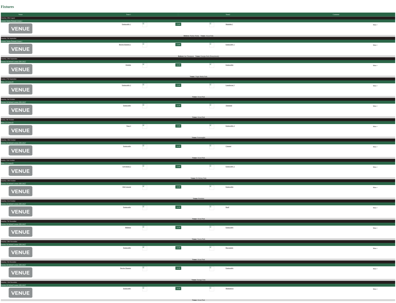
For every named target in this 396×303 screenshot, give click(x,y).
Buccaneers (229, 248)
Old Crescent (126, 187)
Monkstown (229, 288)
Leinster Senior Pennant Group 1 (11, 21)
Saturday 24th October (8, 181)
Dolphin (128, 65)
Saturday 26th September (9, 59)
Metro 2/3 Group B (7, 82)
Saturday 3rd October (8, 99)
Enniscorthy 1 (126, 24)
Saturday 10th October (8, 140)
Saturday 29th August (8, 18)
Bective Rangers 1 (125, 44)
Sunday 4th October (7, 120)
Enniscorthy (229, 65)
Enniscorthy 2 (126, 85)
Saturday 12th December (9, 282)
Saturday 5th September (8, 38)
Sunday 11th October (8, 160)
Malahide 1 (229, 24)
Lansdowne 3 (230, 85)
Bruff (227, 207)
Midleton (128, 227)
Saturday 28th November (9, 241)
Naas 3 (128, 126)
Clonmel (228, 146)
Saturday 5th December (8, 262)
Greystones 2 (126, 166)
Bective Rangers (125, 268)
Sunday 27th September (8, 79)
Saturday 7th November (8, 221)
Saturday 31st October (8, 201)
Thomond (229, 105)
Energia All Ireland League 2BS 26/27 (13, 61)
